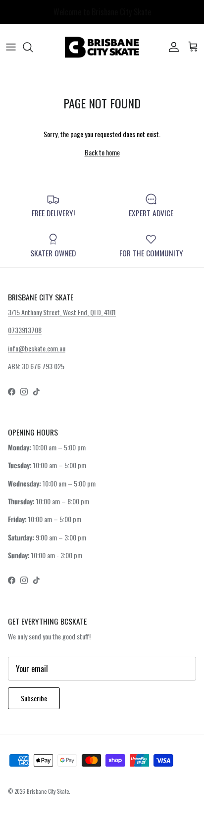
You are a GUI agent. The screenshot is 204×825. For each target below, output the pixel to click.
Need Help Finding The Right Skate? (102, 16)
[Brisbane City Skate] (102, 47)
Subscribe (34, 698)
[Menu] (11, 47)
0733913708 (25, 330)
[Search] (33, 47)
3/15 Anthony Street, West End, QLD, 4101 (62, 312)
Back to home (102, 152)
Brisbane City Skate (48, 791)
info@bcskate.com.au (36, 348)
